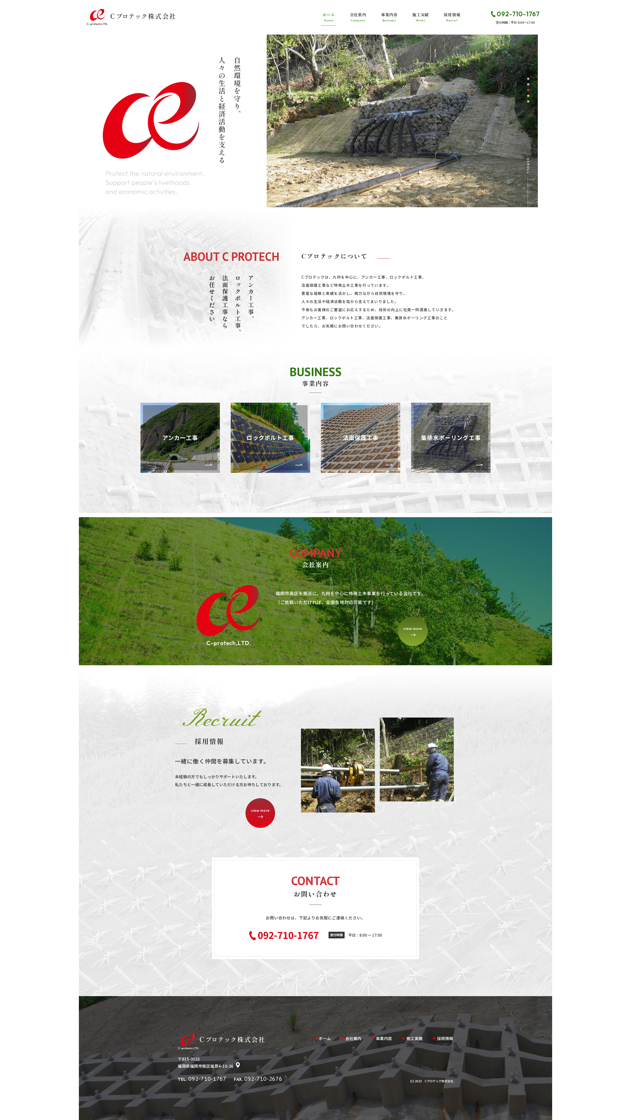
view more (412, 628)
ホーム (328, 17)
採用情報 (452, 17)
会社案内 (358, 17)
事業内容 (389, 17)
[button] (528, 79)
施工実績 (420, 17)
